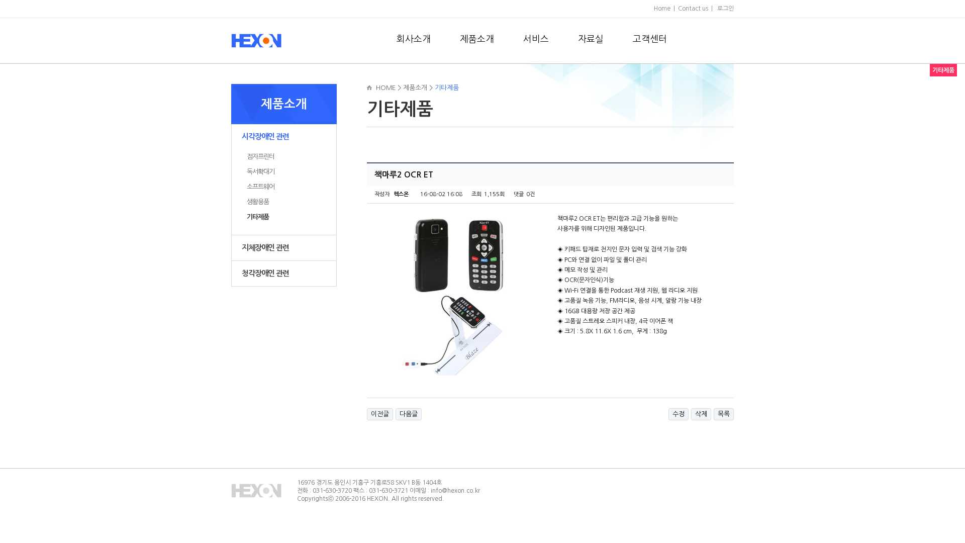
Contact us (693, 9)
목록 (724, 414)
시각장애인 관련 (265, 136)
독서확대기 (260, 171)
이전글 (380, 414)
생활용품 (258, 202)
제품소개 (477, 39)
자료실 (591, 39)
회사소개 (414, 39)
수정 (678, 414)
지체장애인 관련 (265, 247)
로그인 (725, 9)
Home (662, 9)
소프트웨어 (260, 187)
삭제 (701, 414)
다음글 (409, 414)
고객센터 (650, 39)
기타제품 (258, 217)
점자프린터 (260, 156)
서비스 (536, 39)
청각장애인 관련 (265, 273)
